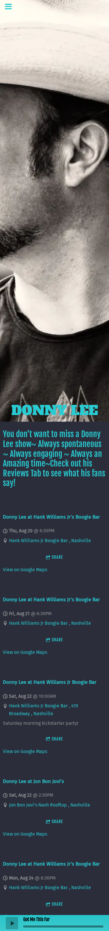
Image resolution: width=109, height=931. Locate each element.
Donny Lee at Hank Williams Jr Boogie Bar (50, 682)
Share (57, 557)
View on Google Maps (25, 569)
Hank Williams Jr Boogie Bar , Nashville (50, 540)
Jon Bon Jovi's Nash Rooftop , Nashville (49, 805)
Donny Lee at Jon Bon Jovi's (33, 781)
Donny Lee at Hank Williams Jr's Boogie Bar (51, 517)
